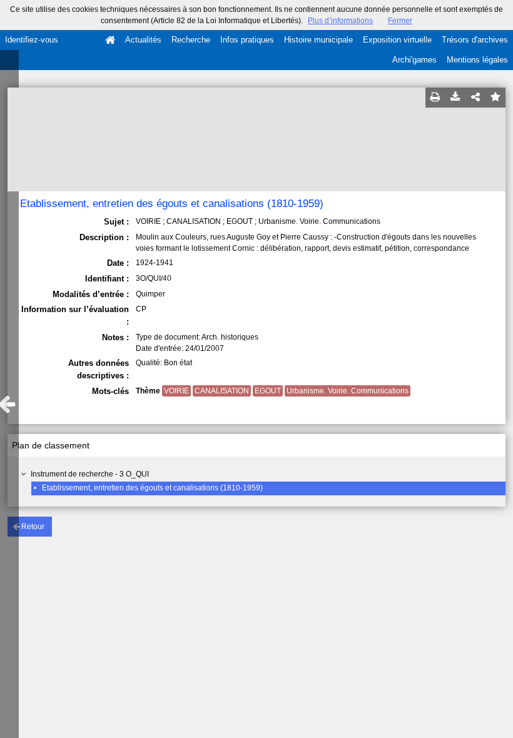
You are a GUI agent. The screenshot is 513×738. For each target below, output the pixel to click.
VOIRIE (176, 391)
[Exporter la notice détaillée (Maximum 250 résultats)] (455, 98)
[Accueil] (110, 40)
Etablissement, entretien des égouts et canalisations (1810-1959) (152, 487)
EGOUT (268, 391)
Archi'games (414, 59)
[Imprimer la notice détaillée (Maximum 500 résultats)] (435, 98)
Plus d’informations (340, 20)
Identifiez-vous (31, 39)
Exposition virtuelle (397, 39)
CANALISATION (222, 391)
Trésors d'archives (475, 39)
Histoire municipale (318, 39)
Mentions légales (477, 59)
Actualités (143, 39)
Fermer (400, 20)
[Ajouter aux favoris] (495, 98)
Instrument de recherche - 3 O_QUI (90, 474)
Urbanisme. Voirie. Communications (348, 391)
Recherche (190, 39)
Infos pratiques (247, 39)
